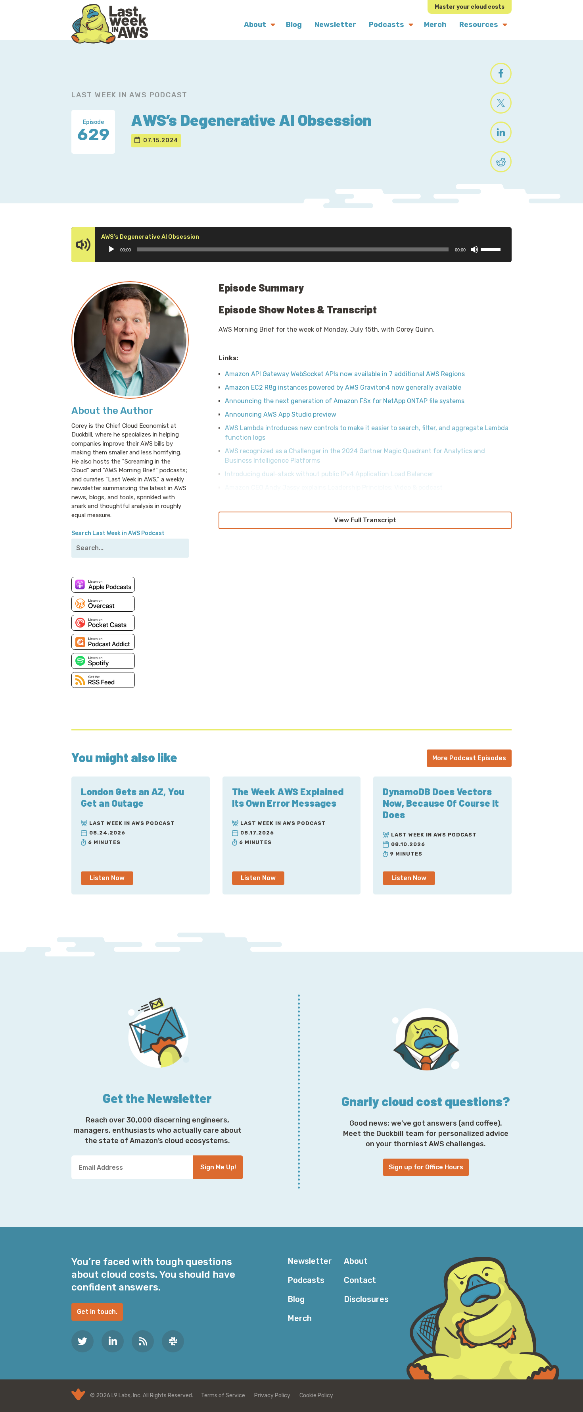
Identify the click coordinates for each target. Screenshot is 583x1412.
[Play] (111, 249)
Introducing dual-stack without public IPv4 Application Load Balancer (329, 474)
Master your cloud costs (469, 7)
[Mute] (474, 249)
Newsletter (310, 1261)
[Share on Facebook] (501, 73)
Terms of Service (223, 1395)
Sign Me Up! (218, 1167)
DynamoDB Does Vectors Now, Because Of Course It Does (441, 803)
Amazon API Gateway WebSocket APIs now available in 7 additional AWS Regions (345, 374)
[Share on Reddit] (501, 161)
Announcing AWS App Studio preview (280, 414)
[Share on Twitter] (501, 103)
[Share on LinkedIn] (501, 132)
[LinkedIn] (113, 1341)
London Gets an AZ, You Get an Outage (132, 797)
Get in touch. (97, 1311)
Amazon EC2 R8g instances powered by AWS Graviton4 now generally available (343, 387)
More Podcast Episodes (469, 758)
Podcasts (306, 1280)
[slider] (492, 248)
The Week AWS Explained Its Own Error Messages (287, 797)
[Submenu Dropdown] (273, 25)
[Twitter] (82, 1341)
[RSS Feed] (143, 1341)
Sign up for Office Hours (426, 1167)
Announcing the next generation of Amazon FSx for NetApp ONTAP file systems (344, 401)
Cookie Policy (316, 1395)
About (356, 1261)
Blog (296, 1299)
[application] (304, 249)
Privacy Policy (272, 1395)
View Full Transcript (365, 520)
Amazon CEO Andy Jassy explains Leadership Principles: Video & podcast (334, 487)
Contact (360, 1280)
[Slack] (173, 1341)
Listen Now (107, 878)
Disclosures (366, 1299)
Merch (300, 1318)
